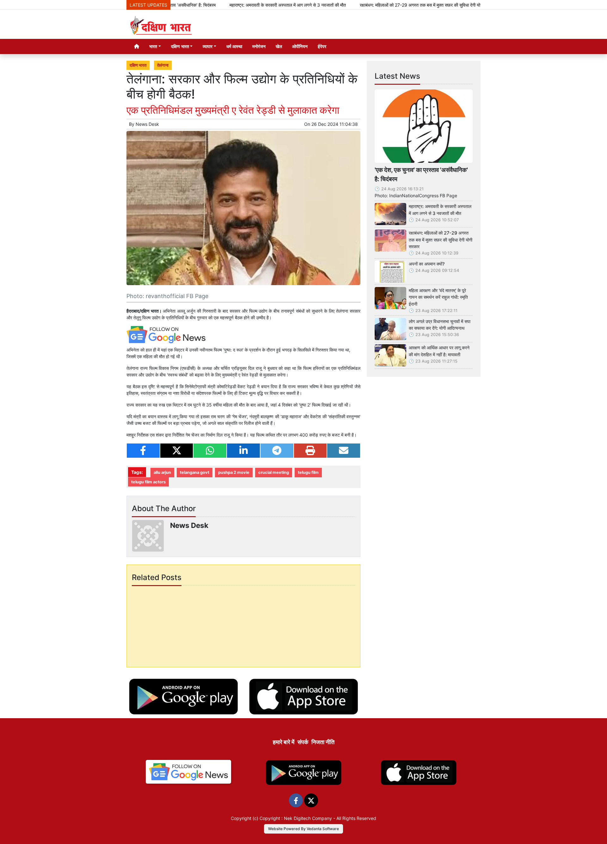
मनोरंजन (259, 46)
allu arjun (162, 472)
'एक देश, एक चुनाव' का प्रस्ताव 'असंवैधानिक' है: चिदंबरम (421, 174)
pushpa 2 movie (233, 472)
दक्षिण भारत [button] (180, 46)
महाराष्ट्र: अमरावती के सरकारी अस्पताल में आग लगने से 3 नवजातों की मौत (261, 5)
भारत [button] (153, 46)
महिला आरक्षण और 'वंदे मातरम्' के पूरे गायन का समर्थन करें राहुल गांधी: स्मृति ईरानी (438, 297)
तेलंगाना (163, 65)
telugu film (308, 472)
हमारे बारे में (283, 742)
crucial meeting (273, 472)
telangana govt (194, 472)
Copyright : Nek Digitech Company (296, 818)
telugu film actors (148, 482)
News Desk (147, 124)
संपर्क (302, 742)
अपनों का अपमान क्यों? (427, 263)
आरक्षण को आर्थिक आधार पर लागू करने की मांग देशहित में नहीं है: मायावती (439, 351)
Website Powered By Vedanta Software (303, 828)
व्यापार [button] (207, 46)
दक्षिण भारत (138, 65)
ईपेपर (322, 46)
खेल (279, 46)
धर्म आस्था (234, 46)
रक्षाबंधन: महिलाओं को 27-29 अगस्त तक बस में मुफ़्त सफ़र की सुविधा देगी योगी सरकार (401, 5)
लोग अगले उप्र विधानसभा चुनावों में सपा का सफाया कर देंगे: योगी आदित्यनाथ (439, 325)
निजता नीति (322, 742)
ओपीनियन (300, 46)
